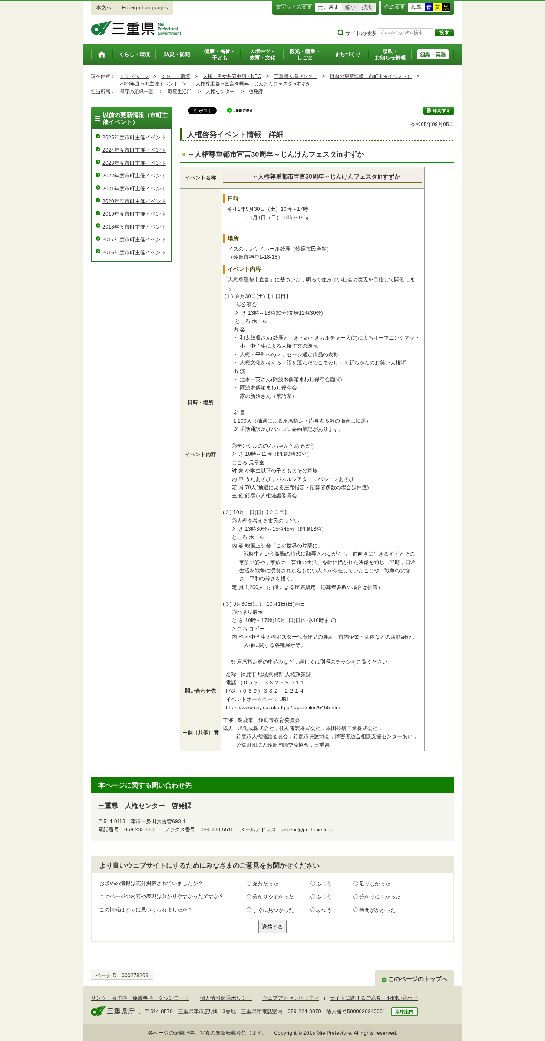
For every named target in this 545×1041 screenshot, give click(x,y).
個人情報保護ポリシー (226, 998)
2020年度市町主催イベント (134, 201)
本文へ (104, 7)
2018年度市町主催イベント (134, 227)
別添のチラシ (335, 662)
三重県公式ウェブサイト (136, 28)
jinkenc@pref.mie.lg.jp (307, 829)
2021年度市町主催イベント (134, 188)
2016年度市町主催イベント (134, 252)
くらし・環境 (175, 76)
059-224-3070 (304, 1011)
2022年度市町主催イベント (134, 176)
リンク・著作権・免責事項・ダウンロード (140, 998)
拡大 (367, 7)
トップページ (134, 76)
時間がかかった (377, 910)
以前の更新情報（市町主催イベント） (371, 76)
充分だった (265, 884)
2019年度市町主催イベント (134, 214)
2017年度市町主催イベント (134, 239)
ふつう (324, 884)
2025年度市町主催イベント (134, 137)
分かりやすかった (273, 897)
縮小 (350, 7)
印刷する (438, 111)
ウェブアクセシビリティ (290, 998)
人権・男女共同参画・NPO (232, 76)
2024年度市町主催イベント (134, 150)
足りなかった (374, 884)
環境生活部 (180, 91)
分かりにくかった (380, 897)
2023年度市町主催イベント (149, 83)
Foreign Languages (145, 7)
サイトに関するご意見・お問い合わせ (374, 998)
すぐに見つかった (273, 910)
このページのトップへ (417, 979)
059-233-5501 (141, 829)
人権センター (220, 91)
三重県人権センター (295, 76)
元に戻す (328, 7)
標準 (416, 7)
